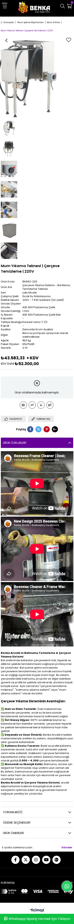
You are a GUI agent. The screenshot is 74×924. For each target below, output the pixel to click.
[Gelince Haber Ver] (49, 405)
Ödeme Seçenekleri (16, 823)
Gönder (66, 847)
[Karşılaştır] (32, 405)
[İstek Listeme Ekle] (23, 405)
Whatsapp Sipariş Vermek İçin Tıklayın (39, 918)
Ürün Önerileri (13, 833)
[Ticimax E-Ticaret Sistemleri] (37, 910)
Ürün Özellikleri (14, 443)
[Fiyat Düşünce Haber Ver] (41, 405)
